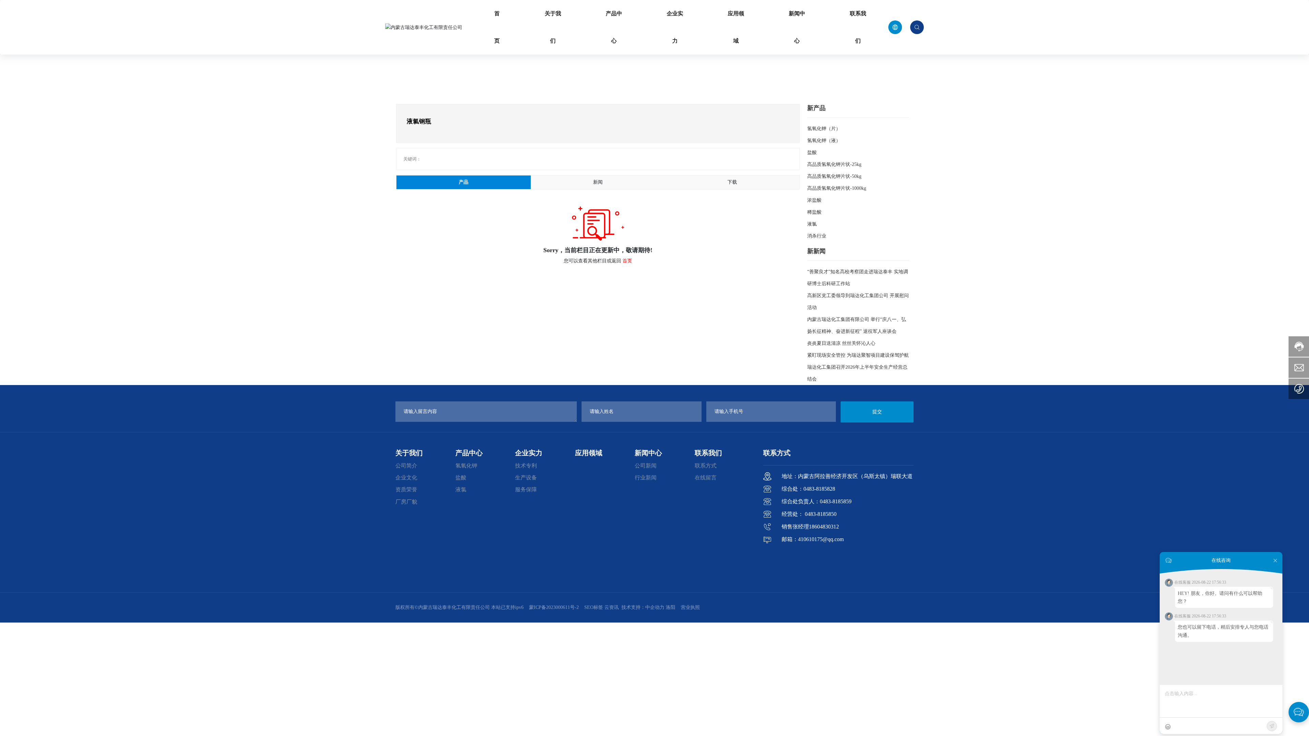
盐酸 (812, 152)
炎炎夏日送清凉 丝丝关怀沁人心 (841, 343)
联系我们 (858, 27)
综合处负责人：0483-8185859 (817, 501)
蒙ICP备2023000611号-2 (554, 607)
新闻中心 (797, 27)
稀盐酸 (814, 212)
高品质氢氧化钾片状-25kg (834, 164)
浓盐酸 (814, 200)
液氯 (812, 224)
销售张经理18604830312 (810, 527)
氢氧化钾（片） (824, 128)
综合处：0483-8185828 (808, 489)
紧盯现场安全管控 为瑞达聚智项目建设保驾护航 (858, 355)
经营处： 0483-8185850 (809, 514)
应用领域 (736, 27)
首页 (497, 27)
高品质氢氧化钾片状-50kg (834, 176)
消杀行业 (816, 236)
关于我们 (553, 27)
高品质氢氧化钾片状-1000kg (836, 188)
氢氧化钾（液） (824, 140)
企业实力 (675, 27)
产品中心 (614, 27)
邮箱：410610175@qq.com (813, 539)
